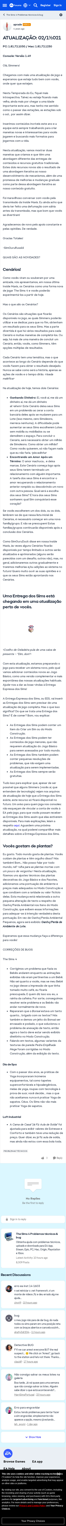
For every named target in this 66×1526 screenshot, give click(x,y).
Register (45, 5)
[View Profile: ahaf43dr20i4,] (8, 1318)
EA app (37, 1461)
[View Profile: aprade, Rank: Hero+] (7, 26)
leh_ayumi (19, 1424)
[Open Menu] (60, 14)
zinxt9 (17, 1302)
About (26, 1469)
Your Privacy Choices (33, 1520)
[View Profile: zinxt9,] (8, 1288)
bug (16, 1315)
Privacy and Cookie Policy (32, 1505)
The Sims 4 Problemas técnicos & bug (24, 14)
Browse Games (14, 1461)
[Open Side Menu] (5, 5)
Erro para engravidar (27, 1407)
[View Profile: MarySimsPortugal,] (8, 1377)
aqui (16, 825)
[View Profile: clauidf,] (8, 1347)
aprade (17, 24)
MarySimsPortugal (24, 1394)
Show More (35, 1437)
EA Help (9, 1469)
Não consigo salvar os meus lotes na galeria (37, 1376)
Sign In (58, 5)
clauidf (18, 1361)
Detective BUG (24, 1345)
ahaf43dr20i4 (21, 1332)
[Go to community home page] (15, 5)
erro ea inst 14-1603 (27, 1286)
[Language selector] (27, 5)
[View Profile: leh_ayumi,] (8, 1410)
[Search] (35, 5)
